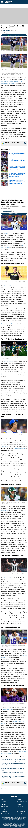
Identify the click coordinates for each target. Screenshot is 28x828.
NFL (5, 788)
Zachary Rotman (7, 211)
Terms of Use (20, 809)
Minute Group (7, 817)
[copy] (9, 33)
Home (2, 189)
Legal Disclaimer (20, 811)
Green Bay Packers (9, 361)
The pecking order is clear (8, 324)
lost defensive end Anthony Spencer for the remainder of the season (13, 81)
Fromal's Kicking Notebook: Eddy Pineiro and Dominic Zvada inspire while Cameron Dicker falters (13, 768)
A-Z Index (3, 804)
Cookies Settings (20, 813)
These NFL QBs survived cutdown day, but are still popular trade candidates (13, 777)
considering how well (19, 448)
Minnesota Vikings (8, 709)
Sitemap (18, 804)
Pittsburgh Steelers (9, 286)
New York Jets (5, 510)
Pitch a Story (19, 806)
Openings (3, 801)
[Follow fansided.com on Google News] (25, 143)
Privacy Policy (5, 809)
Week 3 (6, 233)
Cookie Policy (4, 811)
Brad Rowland (6, 30)
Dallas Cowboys (8, 189)
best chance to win (6, 375)
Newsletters (4, 806)
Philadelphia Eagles (9, 578)
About (2, 799)
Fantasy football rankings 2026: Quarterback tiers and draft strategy (13, 764)
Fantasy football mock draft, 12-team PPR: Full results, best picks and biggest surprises (13, 760)
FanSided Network (21, 801)
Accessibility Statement (7, 813)
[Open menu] (2, 2)
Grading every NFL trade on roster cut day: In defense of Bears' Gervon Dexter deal (13, 773)
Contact (18, 799)
